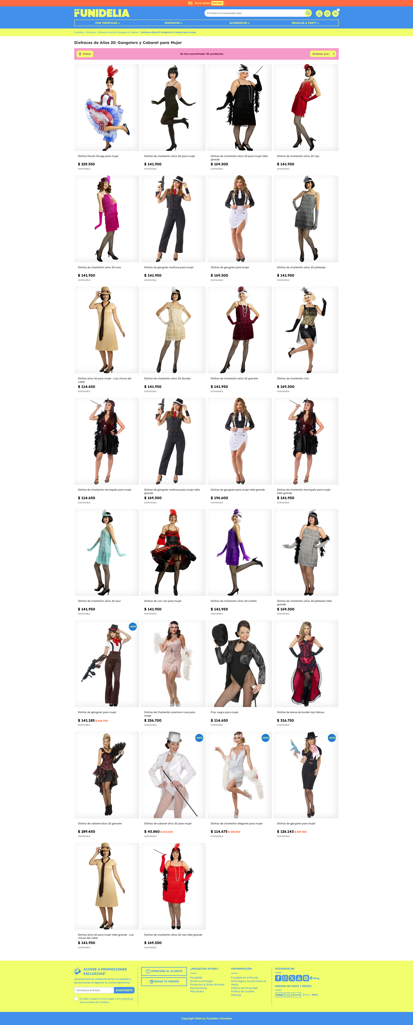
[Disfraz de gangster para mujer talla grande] (239, 441)
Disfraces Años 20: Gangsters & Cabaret (118, 32)
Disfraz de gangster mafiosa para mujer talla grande (172, 491)
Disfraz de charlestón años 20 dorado (167, 378)
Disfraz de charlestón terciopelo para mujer (104, 489)
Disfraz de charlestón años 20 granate (234, 378)
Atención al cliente (166, 971)
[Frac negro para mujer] (239, 663)
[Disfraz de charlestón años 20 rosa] (107, 218)
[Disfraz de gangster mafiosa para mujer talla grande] (173, 441)
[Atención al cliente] (327, 13)
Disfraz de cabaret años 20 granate (100, 823)
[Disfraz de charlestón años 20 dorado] (173, 330)
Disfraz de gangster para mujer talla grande (238, 489)
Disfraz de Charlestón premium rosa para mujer (169, 714)
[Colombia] (278, 978)
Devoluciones (198, 988)
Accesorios (238, 23)
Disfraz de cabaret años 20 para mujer (168, 823)
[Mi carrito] (335, 13)
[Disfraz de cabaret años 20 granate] (107, 775)
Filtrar (87, 54)
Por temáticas (106, 23)
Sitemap (236, 995)
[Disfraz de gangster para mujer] (239, 218)
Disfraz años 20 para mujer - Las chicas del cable (104, 380)
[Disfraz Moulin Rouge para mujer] (107, 107)
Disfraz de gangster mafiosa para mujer (169, 267)
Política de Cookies (242, 991)
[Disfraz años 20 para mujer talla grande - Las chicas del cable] (107, 886)
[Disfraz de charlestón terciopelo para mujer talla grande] (306, 441)
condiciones (127, 998)
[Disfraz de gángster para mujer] (107, 663)
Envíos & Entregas (201, 981)
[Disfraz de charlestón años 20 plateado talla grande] (306, 552)
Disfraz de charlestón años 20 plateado (301, 267)
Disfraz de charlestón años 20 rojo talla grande (173, 934)
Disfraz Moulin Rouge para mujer (98, 156)
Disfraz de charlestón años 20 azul (99, 601)
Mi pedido (196, 977)
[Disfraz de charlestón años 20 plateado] (306, 218)
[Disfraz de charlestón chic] (306, 330)
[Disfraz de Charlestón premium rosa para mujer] (173, 663)
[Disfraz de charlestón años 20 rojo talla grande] (173, 886)
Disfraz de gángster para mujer (97, 712)
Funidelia (79, 32)
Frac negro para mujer (224, 712)
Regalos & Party (304, 23)
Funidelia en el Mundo (244, 977)
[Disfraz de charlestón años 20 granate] (239, 330)
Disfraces (172, 23)
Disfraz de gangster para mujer (230, 267)
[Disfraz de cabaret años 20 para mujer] (173, 775)
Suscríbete (124, 990)
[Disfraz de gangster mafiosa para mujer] (173, 218)
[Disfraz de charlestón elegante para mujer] (239, 775)
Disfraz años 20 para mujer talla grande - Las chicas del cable (106, 936)
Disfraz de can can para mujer (162, 601)
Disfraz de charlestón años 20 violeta (234, 601)
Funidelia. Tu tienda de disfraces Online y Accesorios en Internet (102, 13)
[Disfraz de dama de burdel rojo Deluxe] (306, 663)
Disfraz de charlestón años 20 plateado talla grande (304, 602)
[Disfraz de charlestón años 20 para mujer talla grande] (239, 107)
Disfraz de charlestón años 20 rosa (99, 267)
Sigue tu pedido (166, 981)
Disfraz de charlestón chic (293, 378)
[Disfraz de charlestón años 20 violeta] (239, 552)
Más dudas (197, 991)
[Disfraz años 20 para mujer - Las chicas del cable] (107, 330)
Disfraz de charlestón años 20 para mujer (169, 156)
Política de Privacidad (244, 988)
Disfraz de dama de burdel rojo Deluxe (300, 712)
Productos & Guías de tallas (207, 984)
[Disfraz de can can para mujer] (173, 552)
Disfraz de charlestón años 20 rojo (298, 156)
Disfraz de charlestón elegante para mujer (237, 823)
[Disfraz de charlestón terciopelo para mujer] (107, 441)
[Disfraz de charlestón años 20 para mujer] (173, 107)
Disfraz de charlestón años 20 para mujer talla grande (239, 157)
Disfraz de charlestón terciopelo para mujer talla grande (304, 491)
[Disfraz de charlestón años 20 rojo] (306, 107)
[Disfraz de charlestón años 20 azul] (107, 552)
